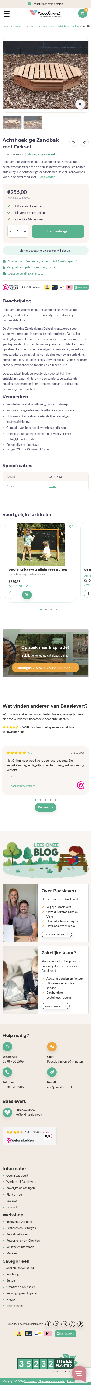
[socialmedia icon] (48, 1324)
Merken (11, 1253)
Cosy (52, 486)
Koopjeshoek (15, 1306)
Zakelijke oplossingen (20, 1188)
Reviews (44, 807)
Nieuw (10, 1299)
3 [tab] (51, 610)
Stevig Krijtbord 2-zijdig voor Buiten (38, 569)
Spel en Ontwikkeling (20, 1268)
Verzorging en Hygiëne (21, 1293)
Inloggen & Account (19, 1222)
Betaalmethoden (17, 1234)
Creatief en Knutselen (20, 1287)
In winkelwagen (58, 231)
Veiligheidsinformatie (20, 1247)
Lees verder (47, 177)
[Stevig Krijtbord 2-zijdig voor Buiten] (41, 544)
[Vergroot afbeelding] (80, 104)
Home (6, 25)
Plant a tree (14, 1194)
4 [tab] (56, 610)
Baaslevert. (30, 1381)
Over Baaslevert (17, 1175)
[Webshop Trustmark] (80, 785)
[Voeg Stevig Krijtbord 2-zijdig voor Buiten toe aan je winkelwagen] (27, 595)
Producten (19, 25)
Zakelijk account (54, 1005)
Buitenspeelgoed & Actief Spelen (60, 25)
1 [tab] (41, 610)
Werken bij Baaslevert (21, 1182)
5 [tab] (56, 800)
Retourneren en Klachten (23, 1240)
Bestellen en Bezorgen (21, 1228)
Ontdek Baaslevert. (55, 934)
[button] (73, 142)
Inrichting (12, 1274)
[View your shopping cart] (82, 13)
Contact (11, 1207)
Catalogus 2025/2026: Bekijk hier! (43, 667)
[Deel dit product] (84, 142)
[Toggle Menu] (7, 13)
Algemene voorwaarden (51, 1381)
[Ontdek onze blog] (46, 860)
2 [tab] (46, 610)
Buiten (33, 25)
